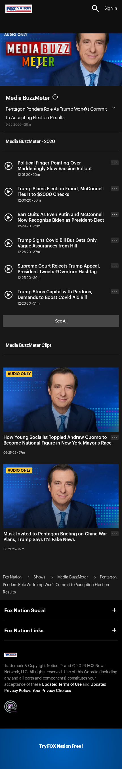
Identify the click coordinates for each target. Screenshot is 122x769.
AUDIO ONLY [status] (19, 373)
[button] (95, 8)
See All (61, 321)
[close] (115, 459)
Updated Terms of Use (61, 685)
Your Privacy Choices (51, 691)
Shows (39, 577)
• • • (114, 163)
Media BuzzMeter (28, 98)
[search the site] (95, 8)
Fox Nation (12, 577)
